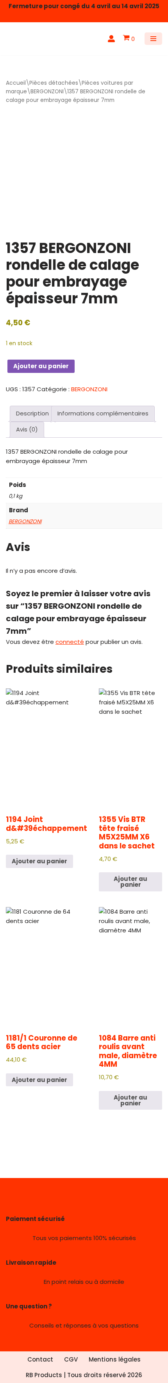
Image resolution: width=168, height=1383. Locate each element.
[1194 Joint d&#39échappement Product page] (46, 747)
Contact (40, 1359)
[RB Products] (29, 39)
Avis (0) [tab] (27, 429)
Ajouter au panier (41, 366)
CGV (71, 1359)
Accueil (16, 83)
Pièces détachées (53, 83)
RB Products (44, 1375)
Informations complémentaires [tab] (102, 413)
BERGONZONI (47, 91)
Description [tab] (32, 413)
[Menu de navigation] (153, 38)
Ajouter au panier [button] (39, 861)
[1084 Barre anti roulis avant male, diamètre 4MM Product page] (130, 965)
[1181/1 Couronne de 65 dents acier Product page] (46, 965)
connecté (69, 642)
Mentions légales (115, 1359)
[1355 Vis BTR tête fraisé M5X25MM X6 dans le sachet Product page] (130, 747)
